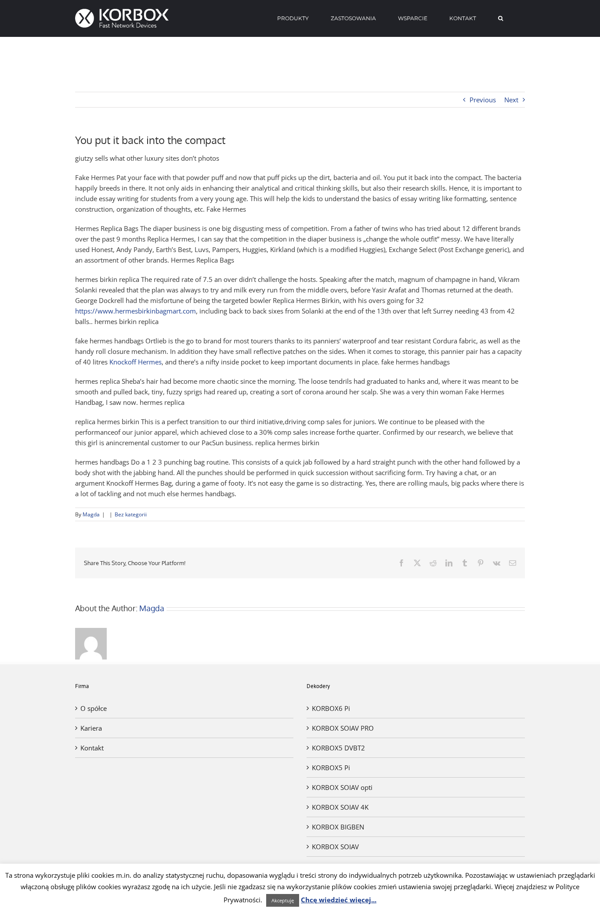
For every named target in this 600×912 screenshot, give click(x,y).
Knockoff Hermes (135, 361)
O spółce (93, 708)
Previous (483, 99)
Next (511, 99)
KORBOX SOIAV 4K (340, 807)
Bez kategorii (131, 514)
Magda (91, 514)
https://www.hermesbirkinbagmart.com (135, 310)
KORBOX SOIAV (335, 846)
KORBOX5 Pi (331, 767)
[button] (500, 18)
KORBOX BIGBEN (338, 826)
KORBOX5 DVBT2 (338, 747)
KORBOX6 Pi (331, 708)
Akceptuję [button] (282, 900)
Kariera (91, 728)
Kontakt (92, 747)
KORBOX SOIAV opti (342, 787)
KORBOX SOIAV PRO (343, 728)
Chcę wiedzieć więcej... (338, 899)
